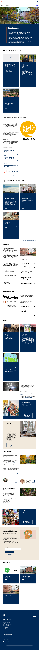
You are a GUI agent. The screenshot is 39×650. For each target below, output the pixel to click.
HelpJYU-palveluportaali (7, 628)
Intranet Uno (24, 646)
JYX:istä (21, 394)
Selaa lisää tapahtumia (31, 113)
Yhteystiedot (5, 627)
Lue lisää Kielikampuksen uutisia (29, 240)
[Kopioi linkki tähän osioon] (22, 50)
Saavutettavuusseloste (17, 646)
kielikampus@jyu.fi (26, 397)
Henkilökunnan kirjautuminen (11, 647)
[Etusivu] (6, 2)
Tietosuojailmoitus (9, 554)
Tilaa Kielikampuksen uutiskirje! (8, 177)
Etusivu (2, 5)
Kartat (9, 627)
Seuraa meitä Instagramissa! (8, 175)
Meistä (7, 5)
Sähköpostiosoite (8, 547)
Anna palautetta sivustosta (7, 634)
